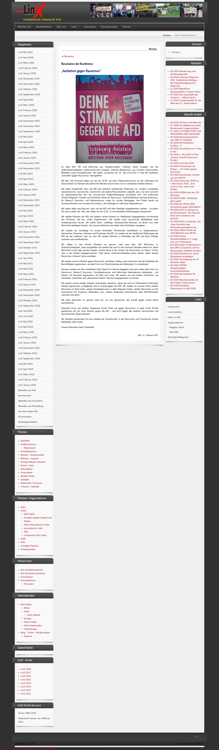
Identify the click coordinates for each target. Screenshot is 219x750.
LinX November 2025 (29, 84)
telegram (35, 748)
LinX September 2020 (29, 305)
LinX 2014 (26, 683)
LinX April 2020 (25, 327)
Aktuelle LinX (24, 26)
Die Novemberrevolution (33, 573)
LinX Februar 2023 (27, 189)
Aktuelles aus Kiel (27, 390)
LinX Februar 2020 (27, 337)
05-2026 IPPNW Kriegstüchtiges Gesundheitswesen (180, 268)
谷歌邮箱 (26, 748)
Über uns (61, 26)
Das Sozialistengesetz (32, 570)
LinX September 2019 (29, 358)
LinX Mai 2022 (25, 210)
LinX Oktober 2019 (27, 353)
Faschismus (27, 577)
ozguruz (28, 636)
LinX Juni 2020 (25, 316)
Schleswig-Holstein (27, 422)
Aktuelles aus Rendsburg (30, 406)
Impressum (90, 26)
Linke (23, 510)
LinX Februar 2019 (27, 379)
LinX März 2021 (26, 274)
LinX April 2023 (25, 179)
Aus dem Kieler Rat (28, 411)
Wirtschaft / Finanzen (31, 483)
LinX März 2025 (26, 105)
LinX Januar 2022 (27, 231)
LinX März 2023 (26, 184)
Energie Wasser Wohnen (33, 462)
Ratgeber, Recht (176, 327)
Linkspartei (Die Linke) (35, 535)
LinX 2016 (26, 676)
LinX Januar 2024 (27, 158)
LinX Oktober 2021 (27, 247)
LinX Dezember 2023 (29, 163)
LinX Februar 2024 (27, 152)
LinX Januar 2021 (27, 284)
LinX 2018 (26, 669)
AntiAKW (25, 441)
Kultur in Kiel (174, 317)
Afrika (27, 608)
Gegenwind (173, 306)
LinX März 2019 (26, 374)
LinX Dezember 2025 (29, 78)
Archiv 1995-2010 (27, 713)
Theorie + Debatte (30, 486)
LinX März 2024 (26, 147)
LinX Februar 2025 (27, 110)
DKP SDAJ (29, 514)
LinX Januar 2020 (27, 342)
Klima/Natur (27, 469)
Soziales (25, 479)
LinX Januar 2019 (27, 385)
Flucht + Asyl (27, 465)
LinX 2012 (26, 690)
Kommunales (24, 416)
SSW (23, 538)
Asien (26, 611)
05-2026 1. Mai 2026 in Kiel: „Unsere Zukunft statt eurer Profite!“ (184, 157)
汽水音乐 (4, 748)
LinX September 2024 (29, 131)
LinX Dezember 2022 (29, 200)
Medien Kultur (28, 476)
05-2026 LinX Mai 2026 (182, 163)
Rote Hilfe (173, 332)
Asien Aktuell (33, 615)
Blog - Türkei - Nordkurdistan (35, 632)
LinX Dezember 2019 (29, 348)
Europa (27, 618)
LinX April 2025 (25, 99)
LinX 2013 (26, 686)
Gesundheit (26, 472)
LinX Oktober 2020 (27, 300)
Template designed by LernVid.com (190, 743)
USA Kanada (30, 629)
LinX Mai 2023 (25, 173)
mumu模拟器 (15, 748)
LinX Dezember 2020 (29, 290)
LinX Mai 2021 (25, 263)
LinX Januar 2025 (27, 115)
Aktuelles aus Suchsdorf (30, 400)
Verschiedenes (28, 580)
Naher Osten (30, 622)
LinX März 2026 (26, 62)
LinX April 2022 (25, 216)
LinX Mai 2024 (25, 136)
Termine (126, 26)
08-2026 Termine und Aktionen (185, 122)
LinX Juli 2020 (25, 311)
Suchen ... (168, 35)
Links (73, 26)
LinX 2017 (26, 672)
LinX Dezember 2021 (29, 237)
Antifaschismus (28, 444)
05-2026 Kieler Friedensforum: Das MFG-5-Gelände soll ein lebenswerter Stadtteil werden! (185, 247)
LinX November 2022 (29, 205)
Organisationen (175, 322)
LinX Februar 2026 (27, 68)
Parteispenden (28, 549)
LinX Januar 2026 (27, 73)
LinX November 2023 (29, 168)
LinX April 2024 (25, 142)
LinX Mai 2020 (25, 321)
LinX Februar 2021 (27, 279)
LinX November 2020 (29, 295)
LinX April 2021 (25, 268)
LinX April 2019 (25, 369)
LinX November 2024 (29, 126)
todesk (43, 748)
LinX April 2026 (25, 57)
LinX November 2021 (29, 242)
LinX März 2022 (26, 221)
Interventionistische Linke (37, 524)
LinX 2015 (26, 679)
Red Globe (26, 604)
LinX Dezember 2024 (29, 121)
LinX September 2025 (29, 94)
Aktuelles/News (43, 26)
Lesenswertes (175, 312)
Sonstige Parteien (30, 545)
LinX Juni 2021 (25, 258)
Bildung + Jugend (29, 458)
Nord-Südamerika (33, 625)
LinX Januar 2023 (27, 195)
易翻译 (50, 748)
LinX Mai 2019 (25, 364)
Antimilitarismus (29, 451)
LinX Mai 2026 (25, 52)
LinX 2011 (26, 693)
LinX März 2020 (26, 332)
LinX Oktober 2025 (27, 89)
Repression (29, 448)
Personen (29, 584)
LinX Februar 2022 (27, 226)
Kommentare (24, 395)
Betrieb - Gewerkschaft (32, 455)
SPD (23, 542)
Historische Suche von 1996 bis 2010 (34, 720)
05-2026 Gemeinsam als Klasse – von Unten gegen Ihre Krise (183, 169)
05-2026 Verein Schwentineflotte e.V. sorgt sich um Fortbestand (183, 239)
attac (23, 507)
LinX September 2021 (29, 253)
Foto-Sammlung (109, 26)
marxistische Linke (33, 528)
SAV (26, 531)
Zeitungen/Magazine (178, 337)
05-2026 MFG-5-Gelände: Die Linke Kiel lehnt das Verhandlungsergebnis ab (185, 224)
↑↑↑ (196, 736)
